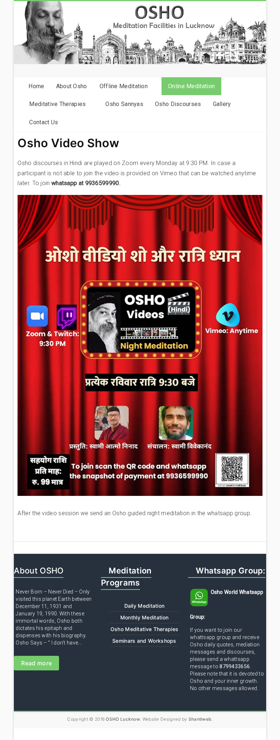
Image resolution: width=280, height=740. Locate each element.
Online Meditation (191, 86)
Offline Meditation (124, 86)
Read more (36, 663)
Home (36, 86)
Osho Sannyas (124, 104)
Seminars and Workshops (144, 641)
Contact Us (43, 122)
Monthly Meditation (144, 617)
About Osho (71, 86)
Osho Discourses (178, 104)
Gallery (222, 104)
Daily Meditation (144, 606)
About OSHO (38, 570)
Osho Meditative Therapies (144, 629)
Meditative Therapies (57, 104)
